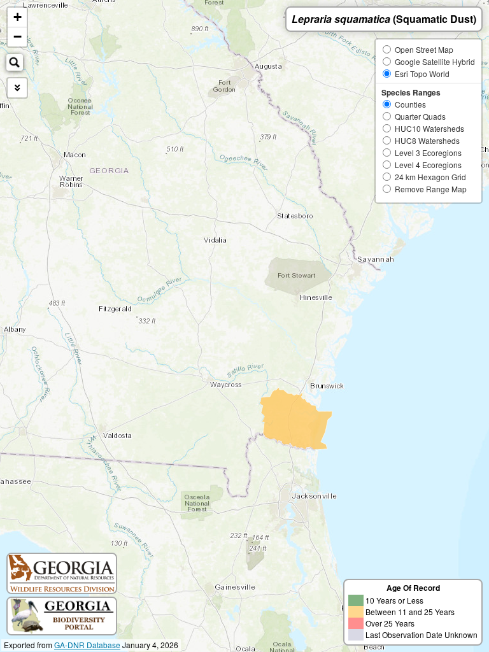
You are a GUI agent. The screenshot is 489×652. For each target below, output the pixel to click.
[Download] (17, 87)
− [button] (17, 37)
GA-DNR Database (87, 644)
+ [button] (17, 17)
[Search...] (14, 62)
